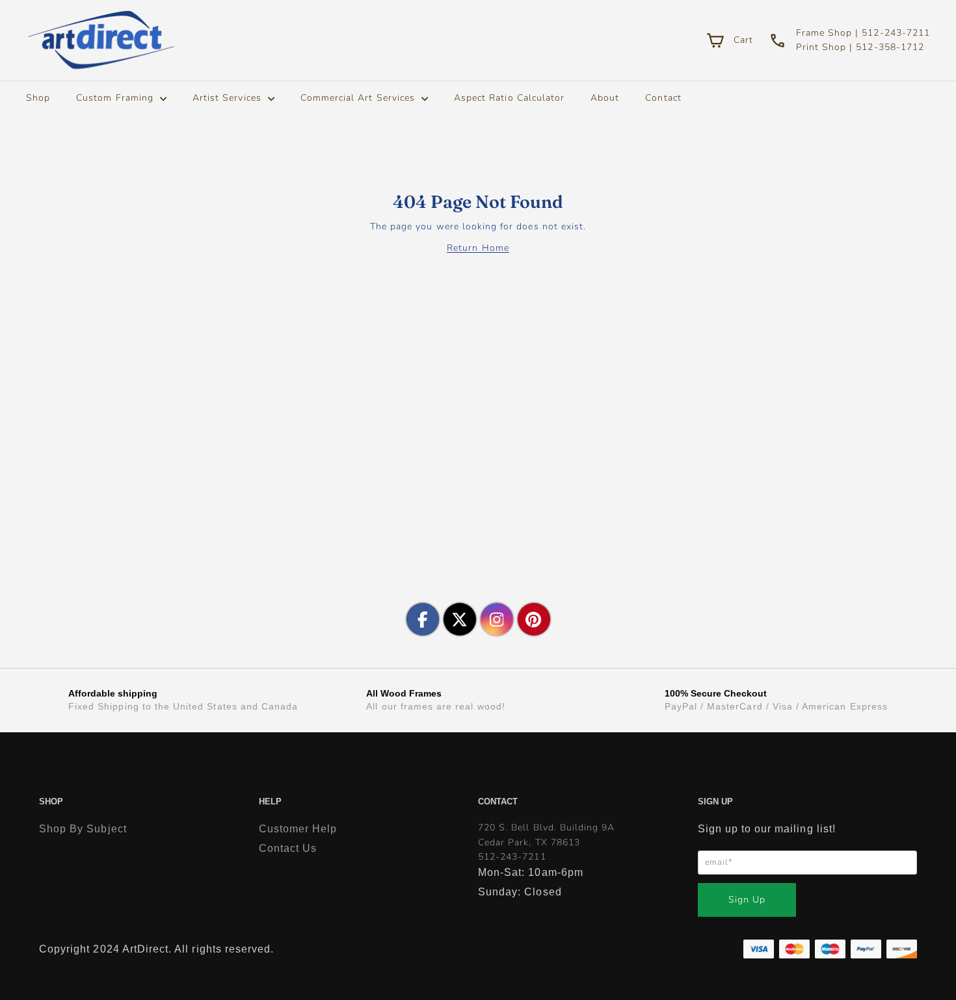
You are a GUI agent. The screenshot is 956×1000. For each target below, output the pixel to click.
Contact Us (288, 848)
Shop (38, 98)
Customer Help (298, 828)
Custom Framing (116, 98)
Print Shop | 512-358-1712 (860, 47)
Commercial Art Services (359, 98)
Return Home (478, 248)
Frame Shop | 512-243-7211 (863, 33)
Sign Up (746, 899)
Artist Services (229, 98)
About (605, 98)
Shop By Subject (83, 828)
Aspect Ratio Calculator (509, 98)
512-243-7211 (512, 857)
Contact (663, 98)
